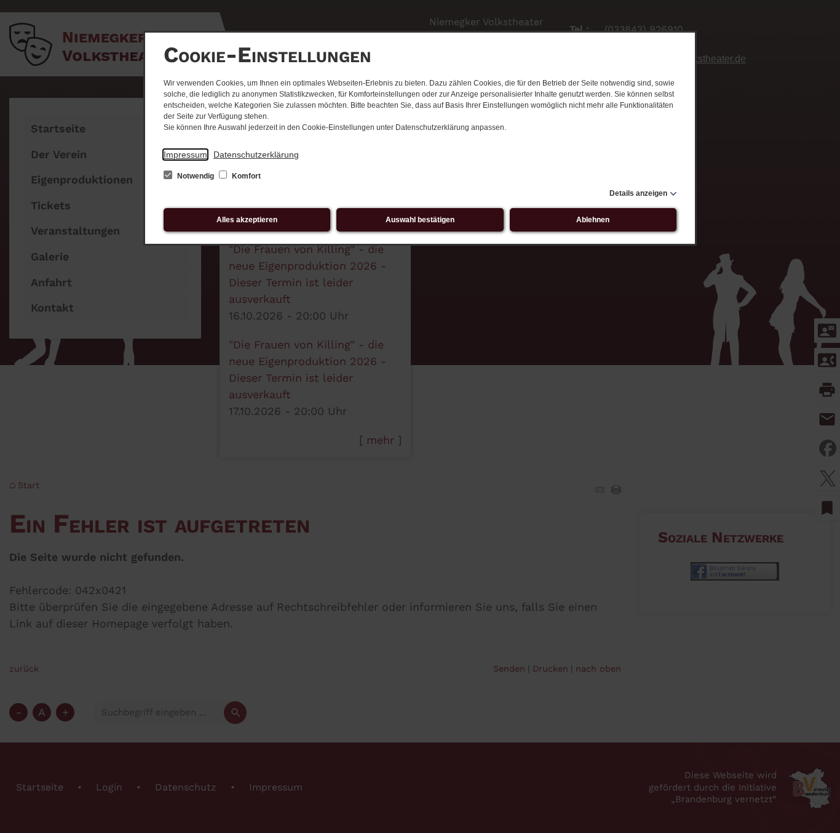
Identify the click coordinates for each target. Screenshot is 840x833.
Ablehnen (592, 219)
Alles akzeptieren (246, 219)
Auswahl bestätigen (420, 219)
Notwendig (195, 176)
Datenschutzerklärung (256, 154)
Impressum (185, 154)
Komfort (245, 176)
